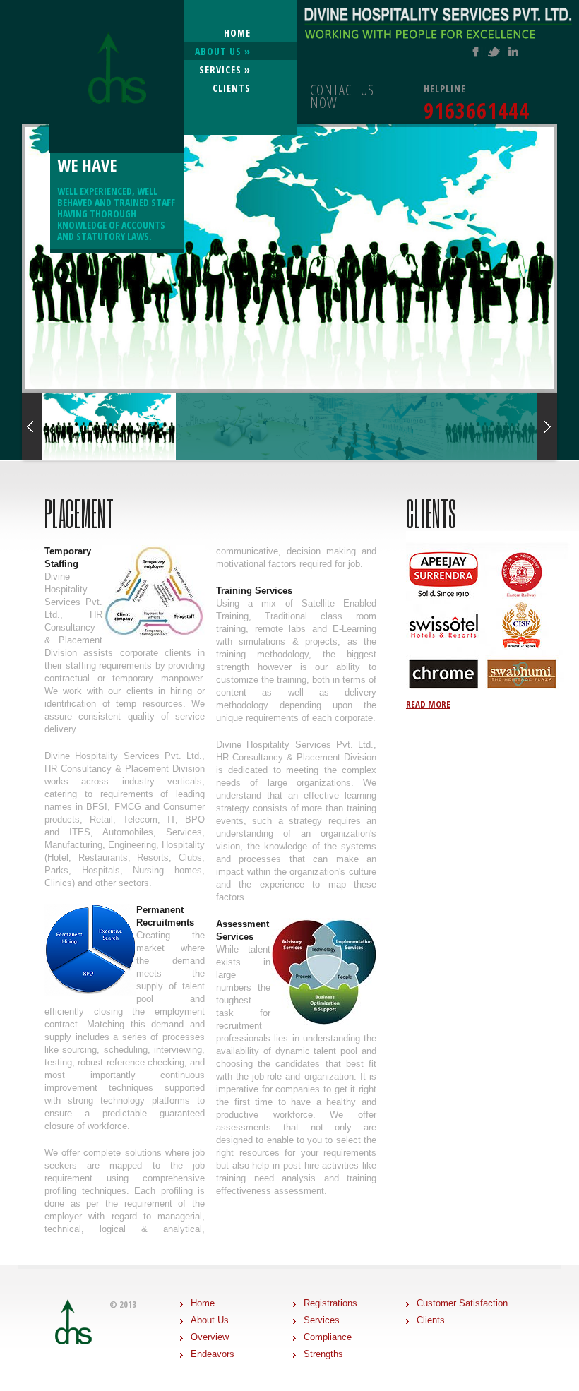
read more (428, 704)
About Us (210, 1320)
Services (225, 69)
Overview (210, 1337)
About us (223, 51)
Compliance (328, 1337)
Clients (232, 88)
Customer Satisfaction (462, 1303)
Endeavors (212, 1354)
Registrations (330, 1303)
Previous (32, 258)
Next (547, 258)
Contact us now (342, 96)
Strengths (323, 1354)
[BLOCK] (116, 44)
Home (237, 33)
